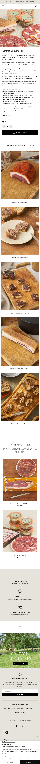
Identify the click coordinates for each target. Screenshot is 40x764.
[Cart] (32, 6)
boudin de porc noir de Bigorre (12, 101)
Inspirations (30, 107)
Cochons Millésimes (20, 704)
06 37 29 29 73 (12, 720)
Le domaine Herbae (9, 708)
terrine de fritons (8, 103)
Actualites (29, 708)
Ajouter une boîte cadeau (12, 121)
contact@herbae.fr (26, 720)
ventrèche (12, 97)
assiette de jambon (9, 91)
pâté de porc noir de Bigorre (12, 99)
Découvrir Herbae (20, 664)
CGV (35, 708)
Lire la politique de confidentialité (10, 756)
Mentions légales (20, 712)
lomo (12, 95)
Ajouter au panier (21, 132)
